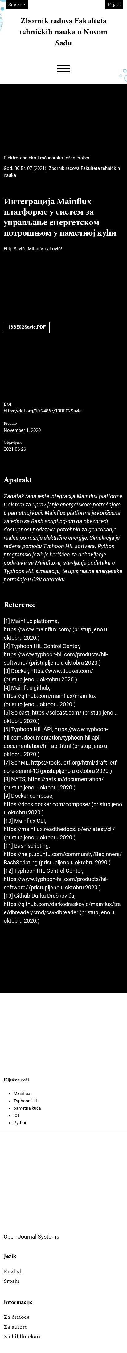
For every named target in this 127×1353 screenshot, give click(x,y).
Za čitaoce (17, 1317)
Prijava (114, 4)
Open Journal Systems (31, 1236)
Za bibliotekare (23, 1336)
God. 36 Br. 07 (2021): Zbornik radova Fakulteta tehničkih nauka (62, 172)
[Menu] (63, 69)
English (13, 1271)
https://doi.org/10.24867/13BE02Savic (43, 411)
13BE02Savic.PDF (27, 327)
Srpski (11, 1281)
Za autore (15, 1327)
